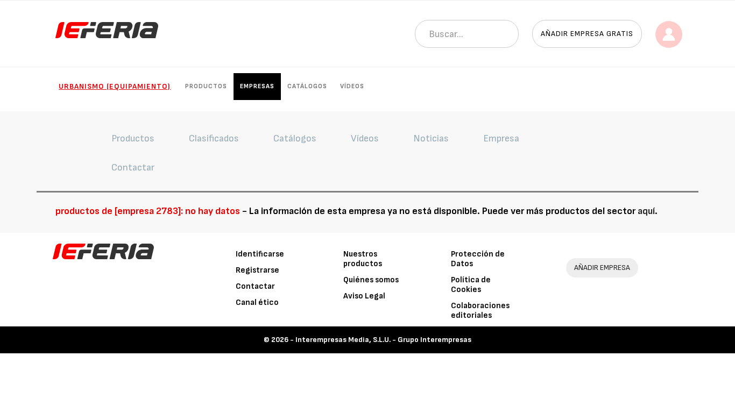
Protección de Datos (478, 259)
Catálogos (307, 86)
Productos (206, 86)
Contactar (255, 286)
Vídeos (352, 86)
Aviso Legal (364, 296)
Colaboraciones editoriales (480, 311)
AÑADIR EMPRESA (602, 267)
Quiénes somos (371, 280)
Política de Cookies (471, 285)
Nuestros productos (362, 259)
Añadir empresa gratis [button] (587, 33)
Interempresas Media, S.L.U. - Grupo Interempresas (383, 339)
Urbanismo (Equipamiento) (115, 86)
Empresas (257, 86)
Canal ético (257, 302)
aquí (646, 211)
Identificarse (260, 254)
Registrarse (257, 270)
